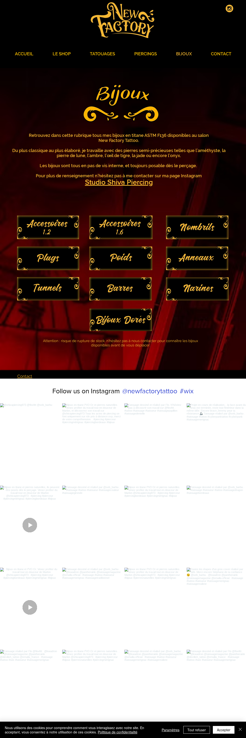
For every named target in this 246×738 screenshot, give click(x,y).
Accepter (223, 729)
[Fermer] (240, 729)
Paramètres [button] (170, 729)
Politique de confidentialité (117, 732)
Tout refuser (196, 729)
